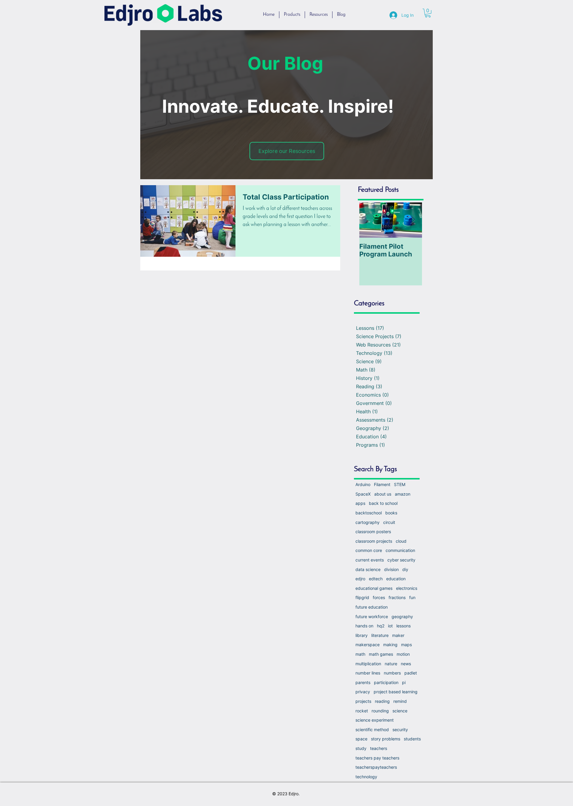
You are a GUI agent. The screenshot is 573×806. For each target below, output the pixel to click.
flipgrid (362, 597)
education (396, 578)
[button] (428, 13)
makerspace (367, 644)
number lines (367, 672)
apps (360, 503)
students (412, 738)
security (400, 729)
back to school (383, 503)
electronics (406, 588)
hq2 (380, 625)
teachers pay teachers (377, 757)
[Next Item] (412, 220)
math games (381, 654)
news (406, 663)
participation (386, 682)
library (361, 635)
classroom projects (373, 541)
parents (362, 682)
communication (400, 550)
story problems (385, 738)
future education (371, 606)
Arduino (362, 484)
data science (368, 569)
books (391, 512)
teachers (378, 748)
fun (412, 597)
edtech (376, 578)
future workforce (371, 616)
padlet (410, 672)
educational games (373, 588)
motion (403, 654)
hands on (364, 625)
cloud (401, 541)
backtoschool (368, 512)
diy (405, 569)
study (360, 748)
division (391, 569)
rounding (380, 710)
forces (379, 597)
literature (380, 635)
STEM (399, 484)
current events (369, 559)
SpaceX (363, 493)
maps (406, 644)
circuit (389, 522)
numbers (392, 672)
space (361, 738)
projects (363, 701)
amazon (402, 493)
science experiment (374, 720)
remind (400, 701)
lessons (403, 625)
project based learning (396, 691)
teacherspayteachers (376, 767)
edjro (360, 578)
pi (404, 682)
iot (390, 625)
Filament (382, 484)
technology (366, 776)
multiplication (368, 663)
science (399, 710)
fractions (397, 597)
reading (382, 701)
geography (402, 616)
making (390, 644)
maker (398, 635)
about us (382, 493)
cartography (367, 522)
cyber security (401, 559)
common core (368, 550)
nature (391, 663)
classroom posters (373, 531)
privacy (362, 691)
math (360, 654)
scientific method (372, 729)
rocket (361, 710)
